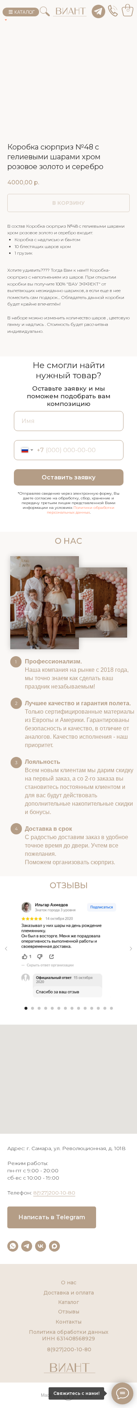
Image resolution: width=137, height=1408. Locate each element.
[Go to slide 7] (65, 1008)
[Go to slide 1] (25, 1008)
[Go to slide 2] (32, 1008)
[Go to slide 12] (98, 1008)
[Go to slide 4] (45, 1008)
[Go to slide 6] (58, 1008)
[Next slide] (130, 948)
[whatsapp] (12, 1246)
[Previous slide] (6, 948)
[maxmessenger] (54, 1246)
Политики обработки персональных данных (81, 510)
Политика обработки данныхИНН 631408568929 (69, 1335)
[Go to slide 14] (111, 1008)
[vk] (40, 1246)
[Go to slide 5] (52, 1008)
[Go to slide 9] (78, 1008)
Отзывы (68, 1311)
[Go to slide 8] (72, 1008)
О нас (68, 1282)
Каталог (68, 1302)
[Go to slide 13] (104, 1008)
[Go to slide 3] (39, 1008)
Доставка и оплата (68, 1292)
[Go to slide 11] (91, 1008)
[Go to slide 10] (85, 1008)
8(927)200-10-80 (54, 1192)
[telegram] (26, 1246)
